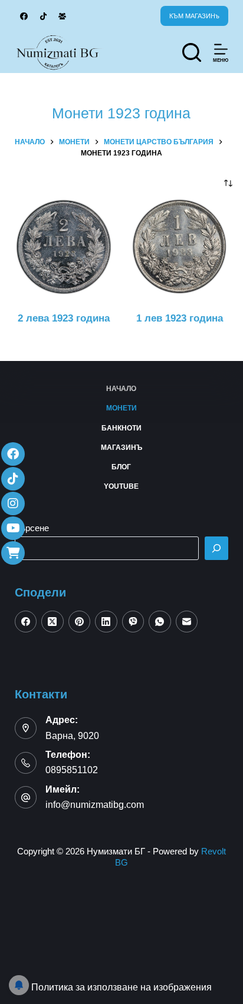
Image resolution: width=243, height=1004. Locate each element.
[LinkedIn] (106, 622)
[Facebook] (24, 16)
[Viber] (133, 622)
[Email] (187, 622)
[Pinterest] (79, 622)
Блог (121, 467)
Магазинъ (121, 447)
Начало (121, 389)
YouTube (121, 486)
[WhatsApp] (160, 622)
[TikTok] (43, 16)
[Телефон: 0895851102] (26, 763)
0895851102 (71, 770)
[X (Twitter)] (52, 622)
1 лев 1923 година (179, 318)
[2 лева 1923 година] (64, 247)
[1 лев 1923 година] (179, 247)
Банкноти (121, 428)
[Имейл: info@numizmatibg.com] (26, 797)
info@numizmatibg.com (94, 805)
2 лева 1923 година (64, 318)
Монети (121, 408)
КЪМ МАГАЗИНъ (194, 15)
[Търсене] (216, 548)
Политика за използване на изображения (121, 987)
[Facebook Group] (63, 16)
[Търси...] (191, 52)
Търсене (32, 528)
